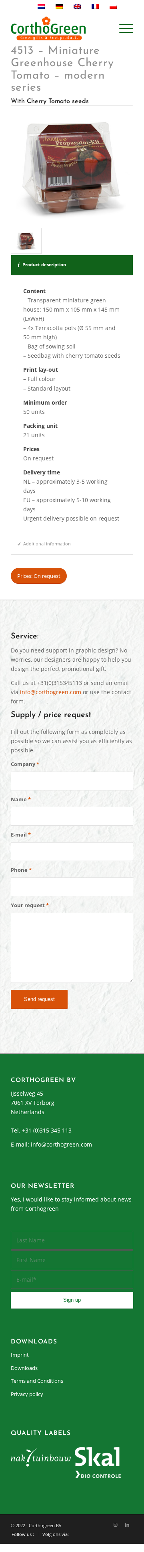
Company (25, 764)
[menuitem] (122, 28)
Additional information (47, 544)
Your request (30, 905)
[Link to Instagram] (115, 1525)
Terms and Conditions (37, 1380)
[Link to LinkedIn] (127, 1525)
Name (21, 799)
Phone (21, 869)
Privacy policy (27, 1394)
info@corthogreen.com (50, 692)
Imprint (20, 1354)
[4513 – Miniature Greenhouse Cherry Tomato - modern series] (72, 166)
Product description (44, 264)
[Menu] (122, 28)
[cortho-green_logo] (60, 28)
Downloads (24, 1368)
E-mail (21, 834)
